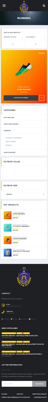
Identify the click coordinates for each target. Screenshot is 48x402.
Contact (20, 394)
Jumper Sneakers (20, 239)
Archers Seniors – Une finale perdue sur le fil (20, 335)
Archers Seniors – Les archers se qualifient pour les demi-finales (23, 344)
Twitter (15, 319)
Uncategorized (9, 152)
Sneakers (27, 87)
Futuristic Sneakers (21, 226)
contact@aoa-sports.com (13, 306)
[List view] (35, 44)
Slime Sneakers (24, 89)
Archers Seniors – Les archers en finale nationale (22, 354)
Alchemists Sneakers (13, 138)
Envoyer (39, 384)
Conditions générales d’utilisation (16, 397)
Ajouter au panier (21, 97)
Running (21, 87)
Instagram (24, 319)
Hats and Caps (9, 117)
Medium (9, 194)
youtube (33, 319)
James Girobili (10, 141)
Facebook (6, 319)
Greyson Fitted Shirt (21, 251)
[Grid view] (12, 44)
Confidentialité (40, 397)
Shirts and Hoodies (11, 124)
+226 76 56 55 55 (10, 313)
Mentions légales (39, 394)
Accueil (4, 394)
